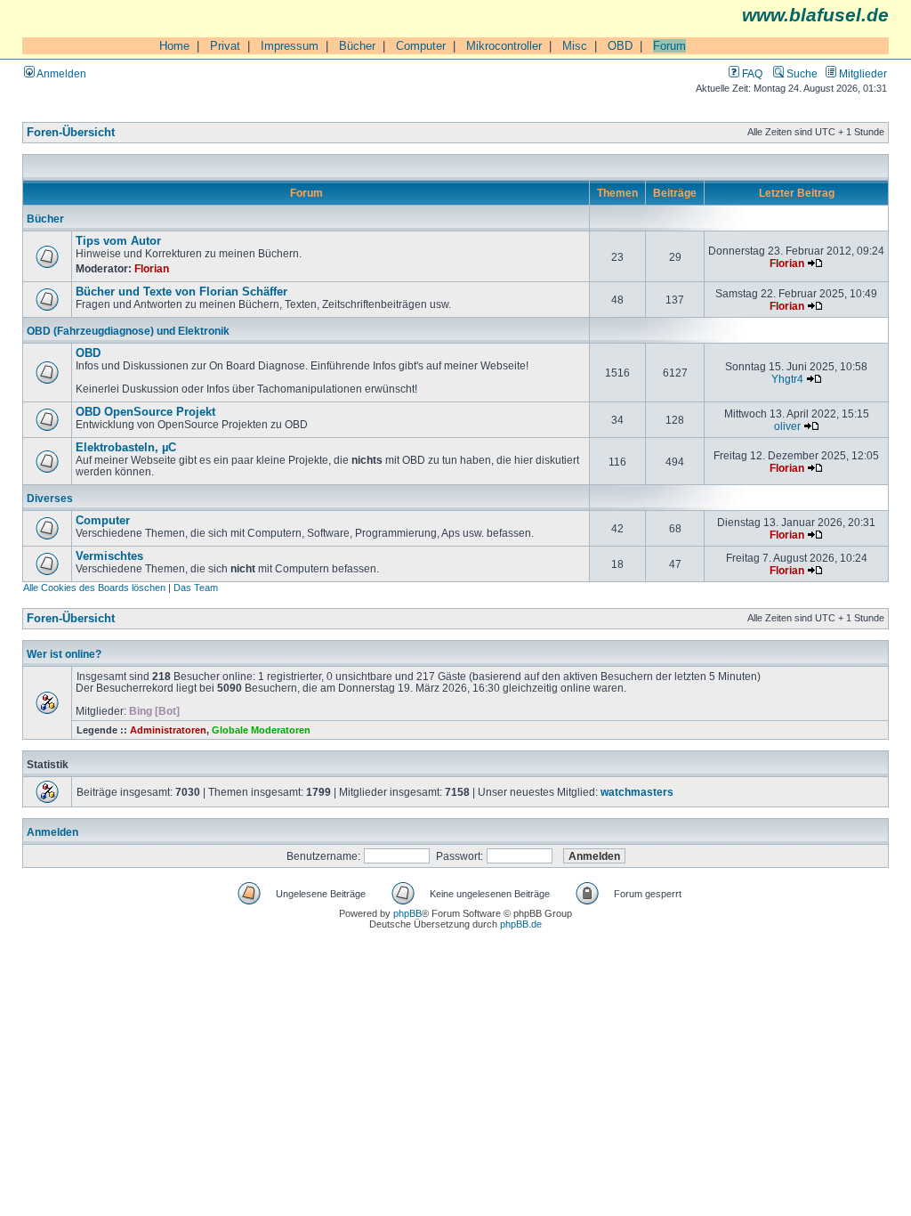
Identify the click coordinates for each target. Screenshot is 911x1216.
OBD (620, 46)
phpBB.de (521, 924)
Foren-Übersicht (71, 132)
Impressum (289, 46)
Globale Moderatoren (261, 730)
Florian (151, 268)
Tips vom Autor (118, 241)
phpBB (407, 913)
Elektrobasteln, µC (126, 448)
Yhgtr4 (787, 379)
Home (174, 46)
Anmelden (60, 73)
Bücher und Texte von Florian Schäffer (181, 292)
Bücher (357, 46)
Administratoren (168, 730)
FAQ (750, 73)
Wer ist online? (64, 654)
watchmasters (637, 792)
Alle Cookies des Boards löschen (94, 587)
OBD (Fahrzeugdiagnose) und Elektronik (128, 330)
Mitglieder (861, 73)
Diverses (50, 498)
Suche (801, 73)
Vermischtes (109, 556)
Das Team (195, 587)
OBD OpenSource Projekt (145, 412)
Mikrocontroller (504, 46)
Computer (421, 46)
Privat (225, 46)
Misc (574, 46)
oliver (787, 426)
